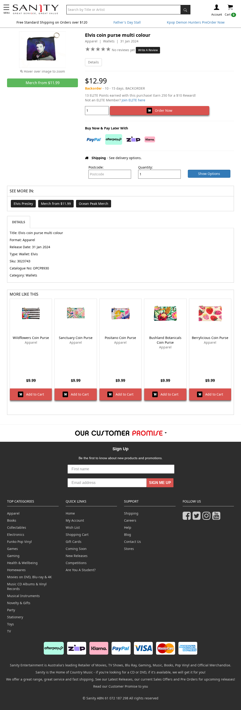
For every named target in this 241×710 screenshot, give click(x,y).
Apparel (13, 513)
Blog (127, 534)
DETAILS (18, 222)
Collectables (16, 527)
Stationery (15, 617)
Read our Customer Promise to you (120, 686)
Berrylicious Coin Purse (210, 337)
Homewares (16, 570)
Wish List (73, 527)
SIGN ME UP (160, 483)
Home (70, 513)
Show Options (209, 173)
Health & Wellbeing (22, 563)
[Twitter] (197, 518)
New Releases (77, 555)
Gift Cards (73, 541)
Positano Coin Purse (120, 337)
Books (11, 520)
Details (93, 62)
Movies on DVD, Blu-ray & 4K (29, 577)
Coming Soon (76, 548)
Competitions (76, 563)
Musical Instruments (23, 596)
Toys (10, 624)
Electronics (15, 534)
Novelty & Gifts (18, 603)
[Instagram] (207, 518)
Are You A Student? (81, 570)
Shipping (131, 513)
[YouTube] (217, 518)
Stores (129, 548)
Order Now (162, 110)
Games (12, 548)
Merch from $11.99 (56, 203)
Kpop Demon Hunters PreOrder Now (196, 22)
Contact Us (132, 541)
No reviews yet (124, 50)
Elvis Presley (23, 203)
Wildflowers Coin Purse (31, 337)
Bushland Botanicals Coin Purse (165, 340)
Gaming (13, 555)
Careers (130, 520)
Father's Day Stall (127, 22)
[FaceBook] (188, 518)
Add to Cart (33, 394)
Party (11, 610)
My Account (75, 520)
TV (9, 631)
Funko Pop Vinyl (19, 541)
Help (127, 527)
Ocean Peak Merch (93, 203)
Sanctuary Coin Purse (75, 337)
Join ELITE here (133, 100)
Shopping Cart (77, 534)
